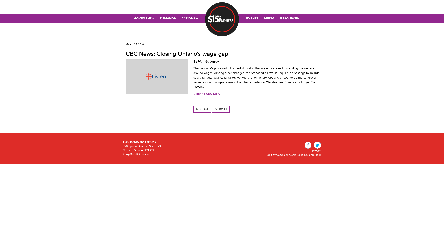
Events (252, 18)
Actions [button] (189, 18)
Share (205, 109)
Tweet (222, 109)
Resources (289, 18)
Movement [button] (142, 18)
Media (269, 18)
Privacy (316, 150)
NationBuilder (312, 155)
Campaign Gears (286, 155)
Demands (168, 18)
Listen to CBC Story (206, 94)
